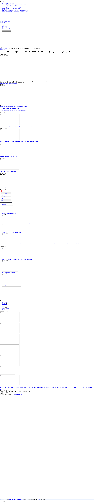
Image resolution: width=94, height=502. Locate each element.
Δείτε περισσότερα (3, 104)
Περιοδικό (4, 309)
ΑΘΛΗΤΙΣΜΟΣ (18, 387)
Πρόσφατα (4, 204)
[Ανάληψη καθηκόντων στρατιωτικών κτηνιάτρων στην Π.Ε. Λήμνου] (9, 365)
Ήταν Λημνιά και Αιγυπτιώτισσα (8, 171)
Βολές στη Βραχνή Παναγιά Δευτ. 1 (8, 156)
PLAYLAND (11, 387)
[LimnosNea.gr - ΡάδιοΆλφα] (5, 21)
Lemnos (1, 387)
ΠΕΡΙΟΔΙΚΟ (4, 26)
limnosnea (4, 387)
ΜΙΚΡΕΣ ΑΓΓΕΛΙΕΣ (5, 308)
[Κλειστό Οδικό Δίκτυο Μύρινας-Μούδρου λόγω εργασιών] (7, 374)
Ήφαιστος (15, 387)
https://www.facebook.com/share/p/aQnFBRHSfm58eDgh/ (9, 83)
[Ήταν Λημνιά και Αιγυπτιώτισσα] (9, 169)
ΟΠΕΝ (62, 387)
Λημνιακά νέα (57, 387)
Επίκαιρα (3, 305)
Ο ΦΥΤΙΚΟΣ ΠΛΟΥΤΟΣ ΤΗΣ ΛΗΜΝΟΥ (70, 387)
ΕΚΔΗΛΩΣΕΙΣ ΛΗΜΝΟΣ (29, 387)
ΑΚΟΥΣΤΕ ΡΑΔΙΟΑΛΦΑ (6, 28)
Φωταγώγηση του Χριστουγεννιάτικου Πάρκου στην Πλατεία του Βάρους (13, 4)
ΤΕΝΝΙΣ (84, 387)
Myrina (7, 387)
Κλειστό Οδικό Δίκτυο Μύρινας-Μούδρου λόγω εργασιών (11, 8)
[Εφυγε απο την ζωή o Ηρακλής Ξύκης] (7, 212)
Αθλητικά (3, 303)
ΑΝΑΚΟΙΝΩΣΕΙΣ (5, 27)
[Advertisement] (47, 40)
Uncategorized (4, 302)
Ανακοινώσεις (5, 48)
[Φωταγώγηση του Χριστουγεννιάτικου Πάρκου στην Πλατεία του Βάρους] (9, 124)
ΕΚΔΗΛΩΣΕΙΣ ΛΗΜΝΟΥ (39, 387)
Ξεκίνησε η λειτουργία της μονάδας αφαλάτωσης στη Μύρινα (13, 241)
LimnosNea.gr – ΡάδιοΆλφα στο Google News (16, 499)
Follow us (2, 389)
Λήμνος (3, 307)
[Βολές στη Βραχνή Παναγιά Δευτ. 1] (8, 154)
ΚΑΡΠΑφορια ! (4, 297)
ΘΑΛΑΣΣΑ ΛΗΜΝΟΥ (46, 387)
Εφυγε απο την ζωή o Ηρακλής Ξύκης (8, 3)
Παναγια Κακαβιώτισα (80, 387)
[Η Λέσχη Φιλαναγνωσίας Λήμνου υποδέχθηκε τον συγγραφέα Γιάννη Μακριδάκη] (9, 139)
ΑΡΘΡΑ (3, 25)
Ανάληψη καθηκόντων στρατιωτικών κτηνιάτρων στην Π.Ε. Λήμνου (13, 7)
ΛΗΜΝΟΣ (4, 24)
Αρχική (1, 48)
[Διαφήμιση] (2, 22)
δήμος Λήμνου (89, 387)
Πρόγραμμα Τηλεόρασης (6, 202)
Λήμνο (39, 499)
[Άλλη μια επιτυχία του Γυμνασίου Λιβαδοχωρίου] (7, 231)
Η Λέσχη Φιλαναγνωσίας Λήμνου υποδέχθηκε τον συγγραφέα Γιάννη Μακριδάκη (15, 10)
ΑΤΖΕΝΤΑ (22, 387)
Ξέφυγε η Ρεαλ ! (4, 9)
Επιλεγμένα (4, 306)
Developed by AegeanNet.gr (18, 394)
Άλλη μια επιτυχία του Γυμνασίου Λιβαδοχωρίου (10, 5)
